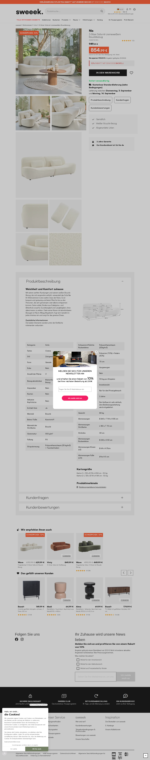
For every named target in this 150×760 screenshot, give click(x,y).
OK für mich (36, 749)
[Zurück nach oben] (145, 755)
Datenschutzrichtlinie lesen (12, 742)
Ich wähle (13, 749)
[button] (4, 753)
